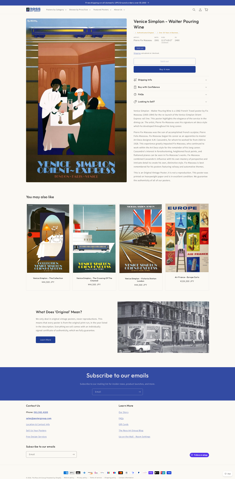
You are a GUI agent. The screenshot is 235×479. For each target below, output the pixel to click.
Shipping (137, 53)
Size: (163, 37)
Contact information (126, 478)
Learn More (45, 339)
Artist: (137, 37)
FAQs (121, 418)
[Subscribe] (139, 392)
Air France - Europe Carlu (187, 277)
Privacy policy (82, 478)
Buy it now (164, 69)
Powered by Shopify (54, 478)
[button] (56, 10)
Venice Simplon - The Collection (48, 278)
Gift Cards (124, 424)
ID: (176, 37)
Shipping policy (110, 478)
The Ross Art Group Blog (131, 430)
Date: (156, 37)
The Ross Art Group (39, 478)
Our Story (123, 412)
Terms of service (96, 478)
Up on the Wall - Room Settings (134, 436)
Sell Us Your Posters (36, 430)
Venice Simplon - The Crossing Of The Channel (94, 279)
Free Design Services (36, 436)
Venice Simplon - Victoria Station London (140, 279)
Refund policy (69, 478)
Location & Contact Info (38, 424)
